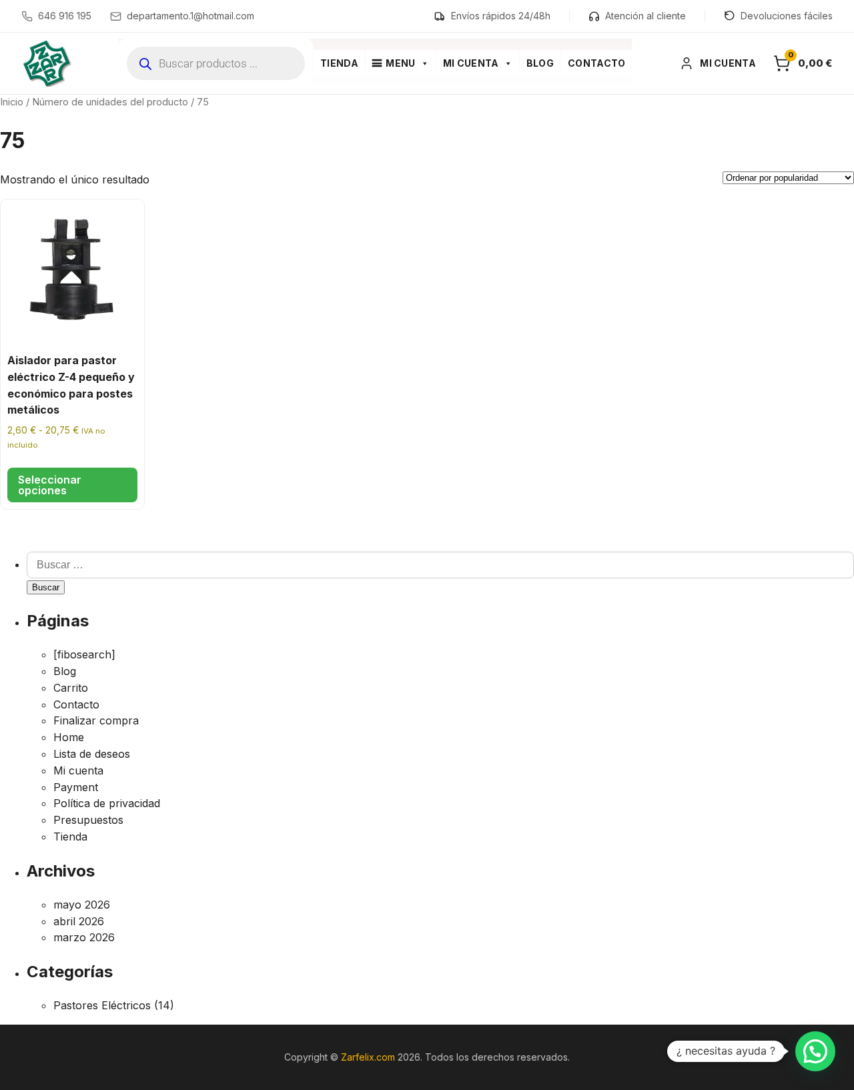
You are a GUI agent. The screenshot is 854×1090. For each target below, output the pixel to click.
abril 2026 (78, 921)
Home (68, 737)
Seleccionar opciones (49, 485)
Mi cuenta (471, 63)
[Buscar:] (440, 564)
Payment (75, 787)
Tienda (339, 63)
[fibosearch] (84, 654)
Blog (540, 63)
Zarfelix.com (368, 1057)
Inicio (11, 102)
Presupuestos (88, 820)
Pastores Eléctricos (102, 1005)
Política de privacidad (106, 803)
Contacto (596, 63)
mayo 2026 (81, 904)
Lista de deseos (91, 753)
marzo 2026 (84, 937)
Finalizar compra (96, 720)
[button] (815, 1051)
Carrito (70, 687)
